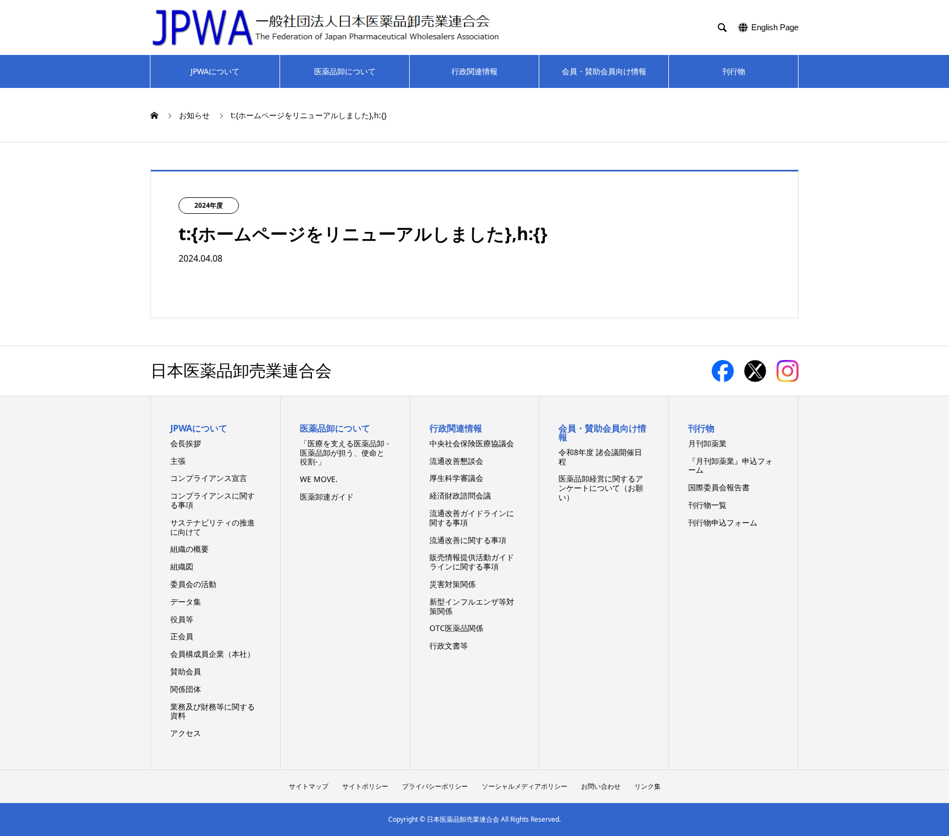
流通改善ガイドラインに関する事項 (471, 518)
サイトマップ (308, 786)
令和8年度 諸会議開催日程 (600, 457)
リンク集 (647, 786)
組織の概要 (189, 549)
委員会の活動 (193, 584)
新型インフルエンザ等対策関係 (471, 606)
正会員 (181, 636)
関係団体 (185, 689)
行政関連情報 (474, 71)
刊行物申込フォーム (722, 522)
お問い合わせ (601, 786)
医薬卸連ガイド (327, 496)
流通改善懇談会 (456, 461)
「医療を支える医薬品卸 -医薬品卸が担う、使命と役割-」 (344, 452)
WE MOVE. (319, 479)
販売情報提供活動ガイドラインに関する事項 (471, 562)
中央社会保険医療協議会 (471, 443)
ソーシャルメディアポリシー (524, 786)
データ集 (185, 601)
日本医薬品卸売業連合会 (241, 371)
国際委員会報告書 (719, 487)
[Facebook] (725, 377)
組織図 (181, 566)
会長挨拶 (185, 443)
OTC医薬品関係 (456, 628)
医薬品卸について (345, 71)
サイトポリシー (365, 786)
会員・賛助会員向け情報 (604, 71)
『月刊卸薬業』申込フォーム (730, 465)
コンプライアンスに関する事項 (212, 500)
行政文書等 (448, 645)
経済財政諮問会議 (460, 495)
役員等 (181, 619)
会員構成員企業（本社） (212, 654)
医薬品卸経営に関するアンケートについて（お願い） (601, 487)
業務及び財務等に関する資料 (212, 711)
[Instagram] (788, 377)
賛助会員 (185, 671)
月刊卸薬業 (707, 443)
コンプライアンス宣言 (208, 478)
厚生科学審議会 (456, 478)
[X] (757, 377)
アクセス (185, 733)
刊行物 (733, 71)
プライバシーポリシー (435, 786)
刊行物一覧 (707, 505)
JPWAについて (215, 71)
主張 (178, 461)
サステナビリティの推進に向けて (212, 527)
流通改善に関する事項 (467, 540)
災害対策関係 (452, 584)
